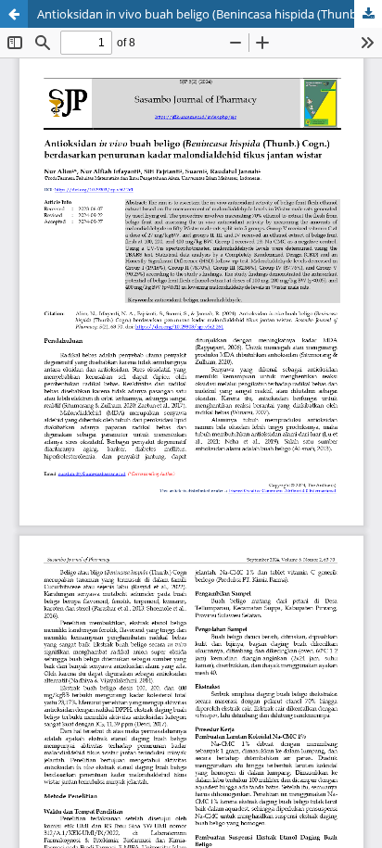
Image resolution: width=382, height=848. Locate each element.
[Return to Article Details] (14, 14)
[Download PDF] (368, 14)
